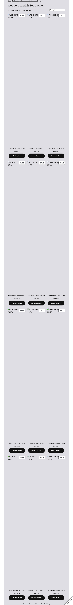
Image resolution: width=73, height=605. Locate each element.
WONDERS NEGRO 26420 (36, 590)
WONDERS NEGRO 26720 (36, 149)
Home (9, 1)
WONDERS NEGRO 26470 (56, 443)
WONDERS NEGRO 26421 (16, 590)
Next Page (47, 604)
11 (41, 604)
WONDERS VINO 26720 (17, 149)
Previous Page (27, 604)
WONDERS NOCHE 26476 (56, 296)
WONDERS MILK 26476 (17, 443)
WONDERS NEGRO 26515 (16, 296)
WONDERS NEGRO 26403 (56, 590)
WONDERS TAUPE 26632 (56, 149)
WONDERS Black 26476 (36, 443)
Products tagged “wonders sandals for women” (25, 1)
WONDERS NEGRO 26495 (36, 296)
